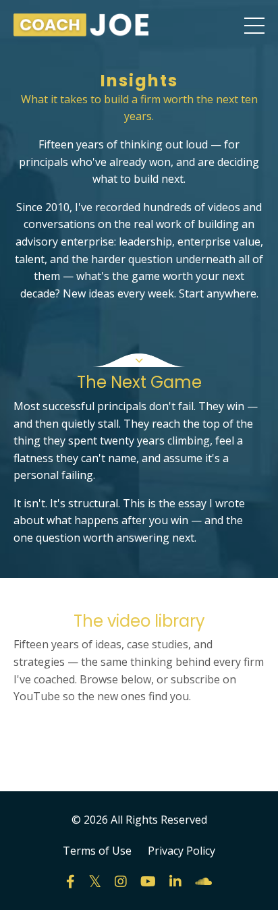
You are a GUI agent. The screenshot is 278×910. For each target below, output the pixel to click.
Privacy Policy (181, 850)
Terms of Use (97, 850)
